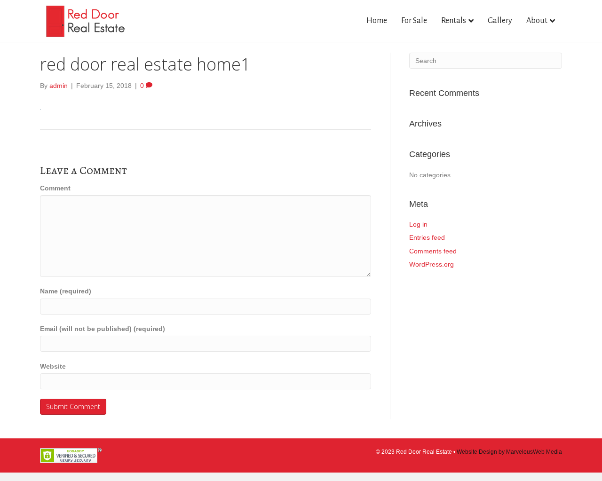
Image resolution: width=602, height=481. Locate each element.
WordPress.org (431, 264)
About (536, 20)
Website (53, 366)
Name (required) (65, 291)
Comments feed (433, 251)
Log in (418, 224)
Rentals (453, 20)
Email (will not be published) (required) (102, 328)
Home (376, 20)
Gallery (500, 20)
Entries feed (427, 237)
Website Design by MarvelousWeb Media (509, 452)
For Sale (414, 20)
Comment (55, 188)
